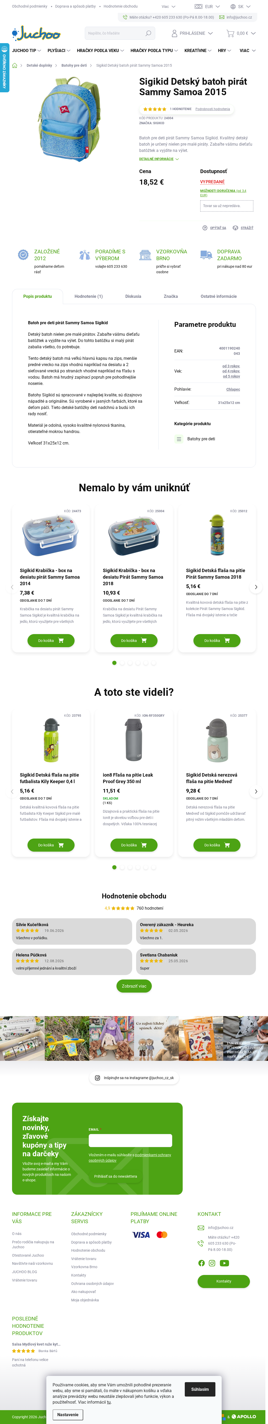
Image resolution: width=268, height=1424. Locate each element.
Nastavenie (68, 1414)
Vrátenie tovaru (24, 1280)
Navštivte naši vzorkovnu (32, 1263)
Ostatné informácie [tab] (219, 296)
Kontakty (78, 1275)
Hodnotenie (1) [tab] (89, 296)
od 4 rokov (230, 371)
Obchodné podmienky (29, 6)
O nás (16, 1234)
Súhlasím (200, 1389)
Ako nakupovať (83, 1292)
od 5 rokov (231, 376)
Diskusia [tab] (133, 296)
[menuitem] (27, 51)
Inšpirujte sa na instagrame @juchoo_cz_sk (139, 1078)
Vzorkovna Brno (84, 1267)
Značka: (151, 123)
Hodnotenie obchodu (121, 6)
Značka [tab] (171, 296)
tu (109, 1402)
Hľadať (148, 33)
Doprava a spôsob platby (75, 6)
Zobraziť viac (134, 986)
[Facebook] (201, 1262)
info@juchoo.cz (220, 1228)
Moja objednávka (85, 1300)
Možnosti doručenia (223, 193)
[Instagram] (212, 1262)
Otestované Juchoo (28, 1255)
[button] (114, 663)
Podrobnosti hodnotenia (213, 109)
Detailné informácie (156, 159)
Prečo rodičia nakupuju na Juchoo (33, 1244)
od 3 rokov (230, 366)
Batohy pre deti (201, 438)
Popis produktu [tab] (37, 296)
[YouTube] (224, 1262)
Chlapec (233, 389)
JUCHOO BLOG (24, 1272)
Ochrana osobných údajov (92, 1283)
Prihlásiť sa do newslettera (115, 1176)
